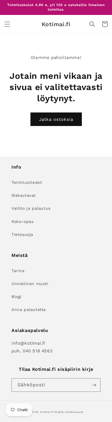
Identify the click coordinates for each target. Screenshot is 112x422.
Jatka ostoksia (56, 119)
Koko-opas (22, 221)
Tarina (18, 270)
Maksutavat (23, 195)
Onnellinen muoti (30, 283)
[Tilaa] (94, 385)
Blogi (16, 296)
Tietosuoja (22, 234)
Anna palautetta (28, 309)
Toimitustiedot (26, 182)
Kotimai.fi (46, 411)
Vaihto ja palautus (31, 208)
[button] (7, 24)
